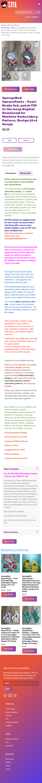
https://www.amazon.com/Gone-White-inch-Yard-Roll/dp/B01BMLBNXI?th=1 (19, 236)
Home (3, 25)
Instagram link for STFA (14, 450)
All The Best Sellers (12, 722)
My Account (10, 759)
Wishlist (8, 762)
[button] (39, 4)
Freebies (8, 726)
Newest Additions (12, 712)
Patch (13, 28)
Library (8, 769)
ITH (8, 25)
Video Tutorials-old (12, 739)
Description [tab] (11, 173)
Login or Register (32, 17)
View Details (8, 595)
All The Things (10, 709)
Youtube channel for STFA (15, 458)
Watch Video (9, 541)
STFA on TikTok (11, 445)
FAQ (7, 742)
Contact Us (9, 746)
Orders (8, 766)
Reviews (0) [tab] (25, 173)
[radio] (9, 140)
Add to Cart (12, 149)
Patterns (9, 715)
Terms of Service (11, 532)
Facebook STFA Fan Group (16, 441)
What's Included (11, 469)
